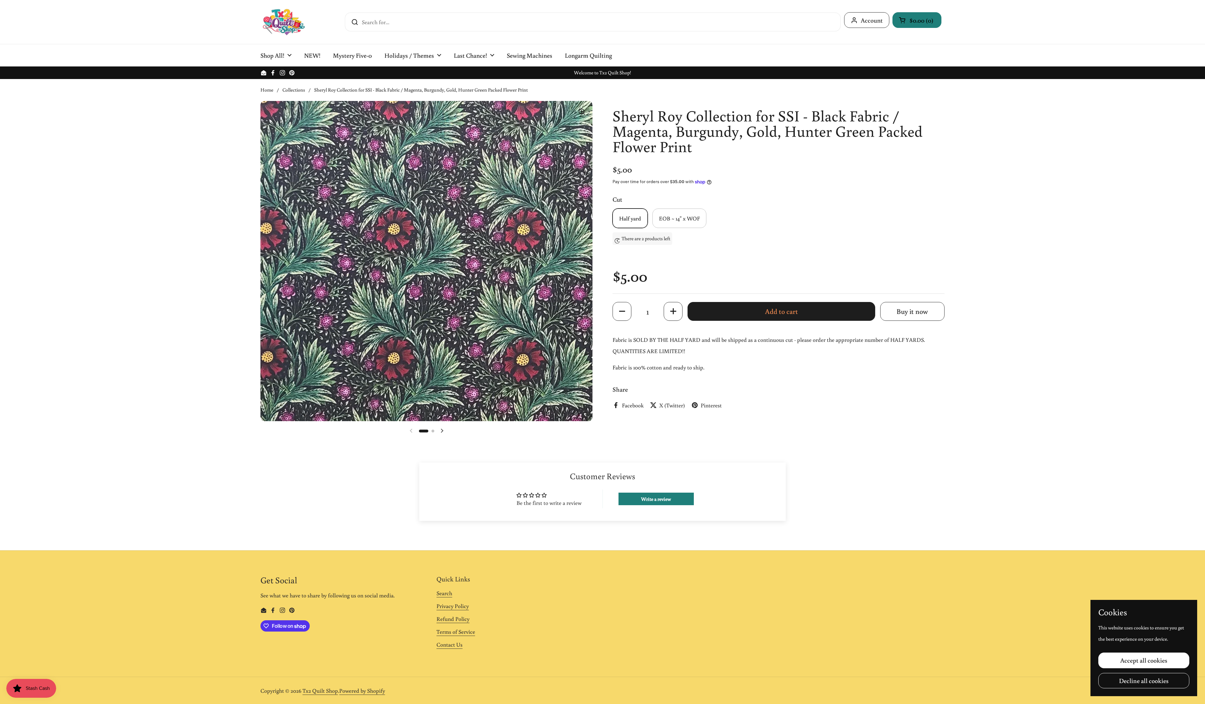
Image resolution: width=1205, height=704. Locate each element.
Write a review (656, 499)
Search (444, 593)
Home (266, 90)
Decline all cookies (1144, 680)
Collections (293, 90)
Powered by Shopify (362, 690)
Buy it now (912, 311)
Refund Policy (452, 618)
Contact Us (449, 644)
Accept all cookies (1143, 660)
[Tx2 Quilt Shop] (283, 22)
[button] (916, 20)
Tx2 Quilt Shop (320, 690)
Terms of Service (455, 631)
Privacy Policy (452, 606)
